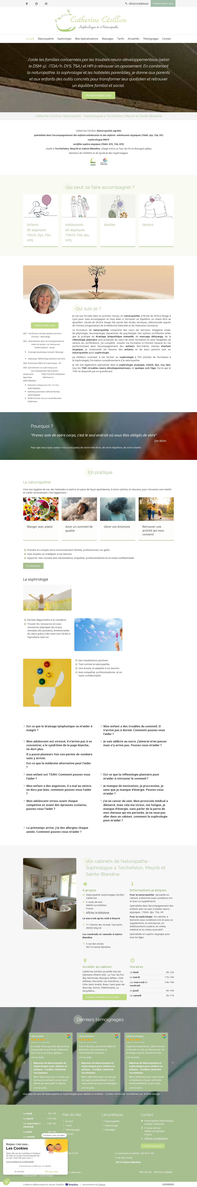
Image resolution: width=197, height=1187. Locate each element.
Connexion (168, 1183)
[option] (51, 1062)
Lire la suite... (38, 1057)
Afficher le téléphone (138, 3)
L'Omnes (101, 1184)
